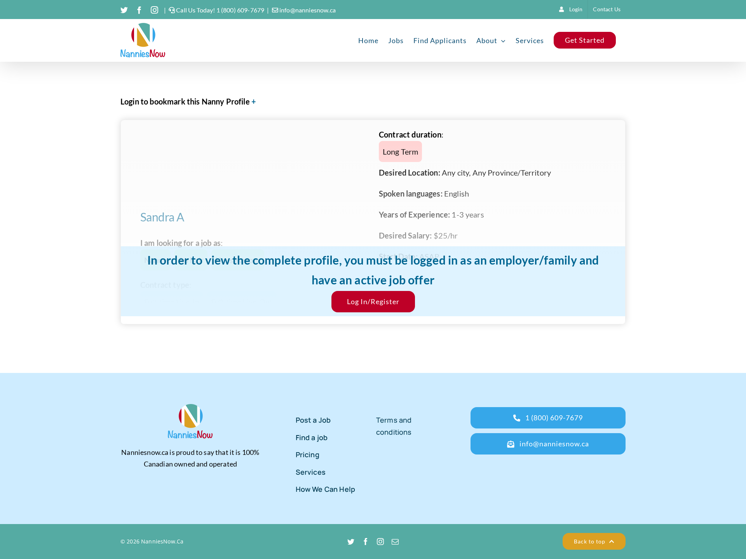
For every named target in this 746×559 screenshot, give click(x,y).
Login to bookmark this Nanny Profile (185, 101)
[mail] (395, 541)
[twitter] (350, 541)
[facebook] (365, 541)
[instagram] (380, 541)
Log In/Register (373, 301)
